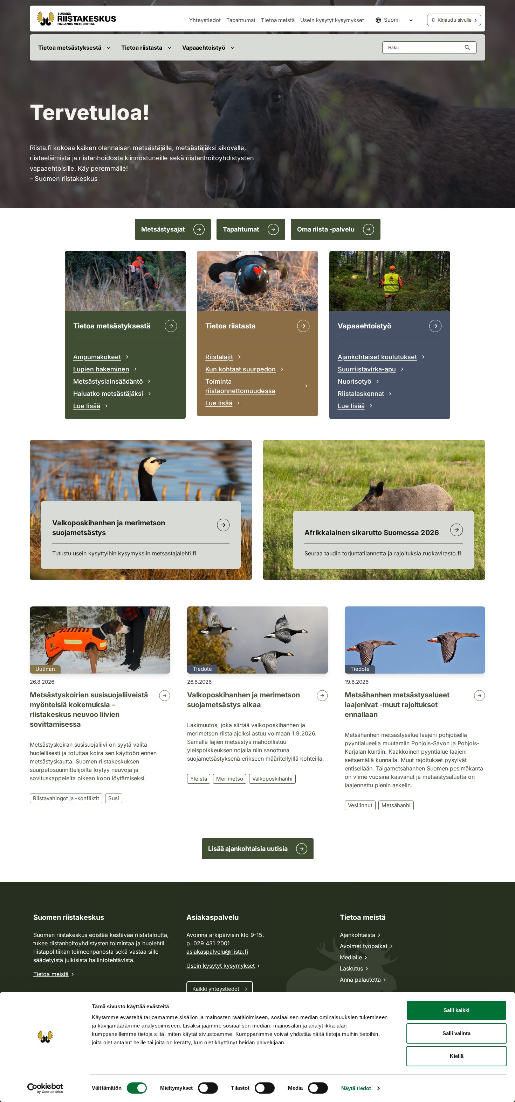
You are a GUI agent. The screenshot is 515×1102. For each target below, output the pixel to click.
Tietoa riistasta (141, 47)
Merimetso (229, 778)
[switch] (208, 1088)
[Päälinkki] (435, 326)
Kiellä (457, 1056)
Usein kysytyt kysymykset (332, 20)
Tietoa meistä (278, 20)
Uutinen (45, 669)
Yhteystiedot (205, 20)
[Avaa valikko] (108, 47)
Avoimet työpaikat (363, 946)
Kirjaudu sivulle (455, 20)
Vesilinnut (360, 805)
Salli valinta (456, 1033)
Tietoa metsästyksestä (69, 47)
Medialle (351, 957)
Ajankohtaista (357, 934)
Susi (113, 798)
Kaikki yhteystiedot (215, 989)
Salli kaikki (456, 1010)
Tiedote (202, 669)
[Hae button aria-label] (469, 48)
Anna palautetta (360, 979)
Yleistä (198, 778)
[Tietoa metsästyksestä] (171, 326)
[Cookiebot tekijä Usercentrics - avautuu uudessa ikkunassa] (45, 1088)
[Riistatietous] (303, 326)
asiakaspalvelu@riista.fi (217, 951)
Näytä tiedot (356, 1088)
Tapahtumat (240, 20)
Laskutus (351, 968)
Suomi (392, 19)
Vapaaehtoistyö (203, 47)
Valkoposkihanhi (272, 778)
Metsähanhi (396, 805)
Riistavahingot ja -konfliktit (66, 798)
